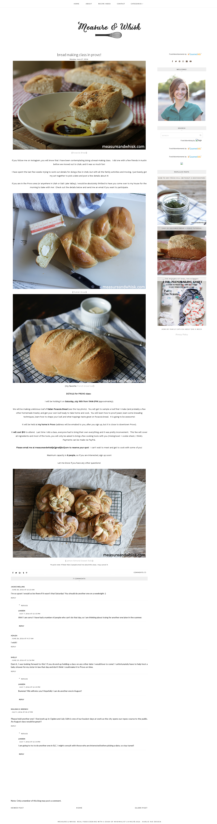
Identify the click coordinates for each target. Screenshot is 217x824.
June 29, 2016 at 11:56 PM (23, 660)
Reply (13, 598)
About (89, 4)
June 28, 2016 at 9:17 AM (23, 638)
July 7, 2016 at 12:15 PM (29, 614)
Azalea (14, 635)
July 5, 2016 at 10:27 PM (22, 712)
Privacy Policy (182, 334)
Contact (121, 4)
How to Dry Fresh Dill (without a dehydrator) (181, 178)
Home (76, 4)
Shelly (14, 657)
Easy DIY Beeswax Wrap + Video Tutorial (182, 228)
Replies (24, 605)
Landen (21, 611)
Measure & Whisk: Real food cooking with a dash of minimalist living (95, 822)
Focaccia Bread (79, 153)
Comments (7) (140, 572)
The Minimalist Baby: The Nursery (182, 279)
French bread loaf (85, 386)
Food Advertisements (176, 54)
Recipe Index (104, 4)
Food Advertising (187, 140)
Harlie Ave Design (151, 822)
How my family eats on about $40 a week (182, 329)
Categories (136, 4)
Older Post (141, 808)
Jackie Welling (18, 587)
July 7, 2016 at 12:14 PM (29, 742)
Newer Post (17, 808)
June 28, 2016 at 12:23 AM (23, 590)
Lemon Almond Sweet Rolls (79, 561)
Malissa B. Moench (19, 709)
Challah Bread (79, 292)
